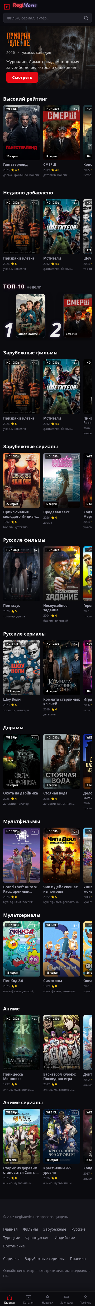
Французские (37, 1237)
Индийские (65, 1237)
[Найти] (86, 18)
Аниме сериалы (23, 1102)
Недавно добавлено (28, 192)
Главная (10, 1229)
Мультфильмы (21, 821)
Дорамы (13, 727)
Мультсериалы (21, 915)
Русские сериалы (24, 634)
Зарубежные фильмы (30, 352)
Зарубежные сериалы (30, 446)
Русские (79, 1229)
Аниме (11, 1008)
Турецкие (11, 1237)
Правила (78, 1258)
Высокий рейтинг (25, 99)
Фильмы (30, 1229)
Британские (14, 1245)
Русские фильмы (24, 540)
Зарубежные (54, 1229)
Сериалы (11, 1258)
